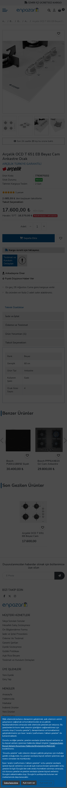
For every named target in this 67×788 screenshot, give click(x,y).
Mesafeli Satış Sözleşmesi (16, 625)
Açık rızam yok (46, 783)
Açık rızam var (29, 783)
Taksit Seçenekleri (12, 202)
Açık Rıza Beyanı (11, 655)
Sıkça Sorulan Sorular (13, 621)
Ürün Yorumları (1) (15, 334)
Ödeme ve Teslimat (16, 325)
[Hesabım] (54, 10)
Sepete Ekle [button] (30, 238)
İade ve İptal (12, 316)
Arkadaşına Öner (15, 273)
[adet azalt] (30, 226)
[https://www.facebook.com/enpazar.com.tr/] (4, 596)
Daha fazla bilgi (11, 783)
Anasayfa (4, 21)
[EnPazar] (28, 10)
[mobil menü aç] (5, 10)
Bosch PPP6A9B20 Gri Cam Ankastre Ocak (49, 464)
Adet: (24, 226)
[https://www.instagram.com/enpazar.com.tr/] (15, 596)
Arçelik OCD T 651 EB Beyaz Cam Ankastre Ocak (33, 536)
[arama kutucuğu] (49, 10)
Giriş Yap (6, 679)
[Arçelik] (11, 169)
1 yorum (19, 192)
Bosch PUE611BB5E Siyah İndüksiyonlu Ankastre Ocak (17, 465)
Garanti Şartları (10, 642)
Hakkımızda (8, 698)
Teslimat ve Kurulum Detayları (18, 660)
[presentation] (4, 71)
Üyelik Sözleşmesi (12, 646)
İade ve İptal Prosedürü (14, 634)
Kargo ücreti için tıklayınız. (24, 250)
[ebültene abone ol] (59, 576)
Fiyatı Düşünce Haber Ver (19, 278)
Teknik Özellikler (14, 307)
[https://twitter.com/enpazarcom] (10, 596)
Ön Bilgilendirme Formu (15, 629)
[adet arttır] (44, 226)
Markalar (6, 703)
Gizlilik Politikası (10, 651)
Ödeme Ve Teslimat (13, 638)
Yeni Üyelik (8, 675)
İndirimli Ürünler (10, 707)
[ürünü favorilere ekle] (58, 33)
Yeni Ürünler (8, 711)
